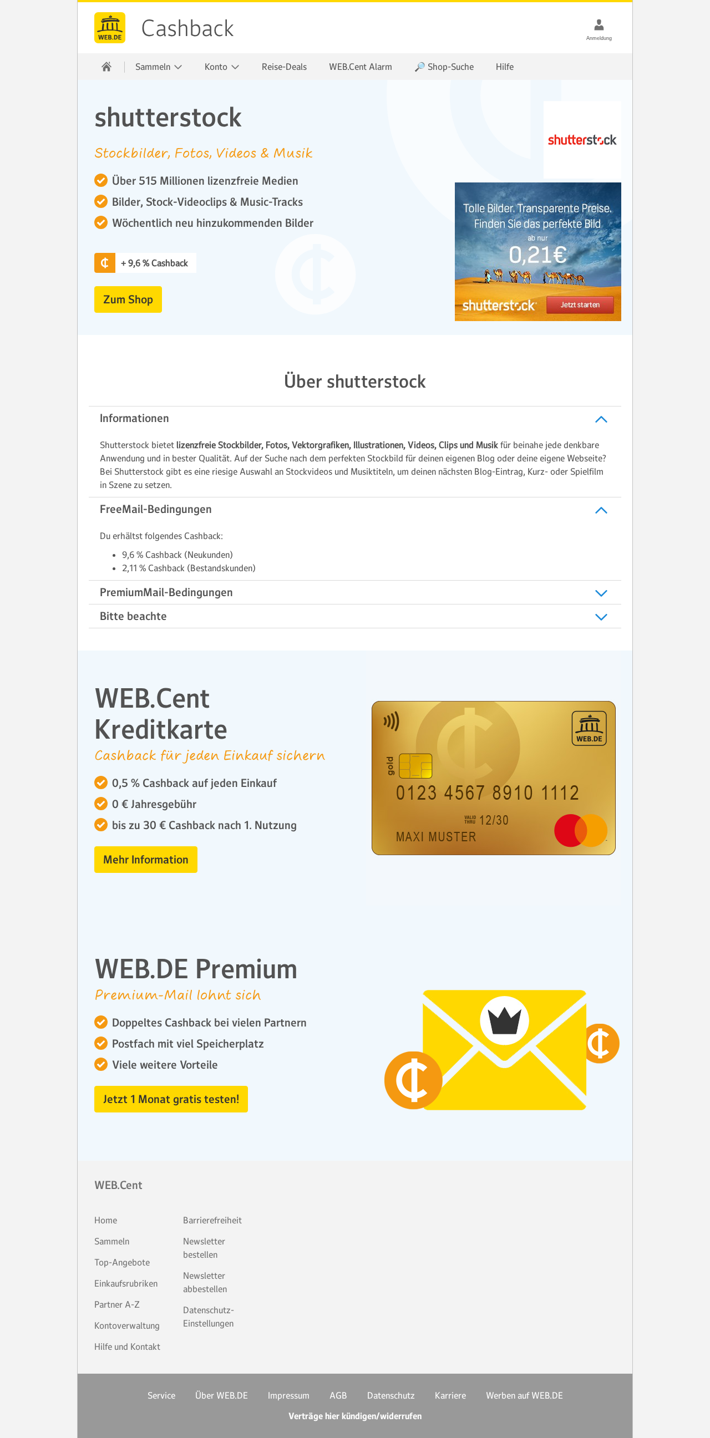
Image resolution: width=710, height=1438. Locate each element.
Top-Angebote (122, 1262)
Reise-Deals (284, 66)
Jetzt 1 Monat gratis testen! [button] (171, 1099)
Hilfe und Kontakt (127, 1346)
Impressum (289, 1395)
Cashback (109, 27)
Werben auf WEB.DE (524, 1395)
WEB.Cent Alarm (360, 66)
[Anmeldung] (599, 24)
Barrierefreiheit (212, 1220)
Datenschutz (391, 1395)
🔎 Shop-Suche (444, 66)
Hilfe (505, 66)
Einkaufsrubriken (126, 1283)
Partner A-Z (117, 1304)
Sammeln (111, 1241)
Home (105, 1220)
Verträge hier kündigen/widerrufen (355, 1416)
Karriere (450, 1395)
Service (161, 1395)
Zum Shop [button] (128, 299)
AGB (338, 1395)
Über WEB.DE (221, 1395)
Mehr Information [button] (146, 859)
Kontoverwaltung (127, 1325)
